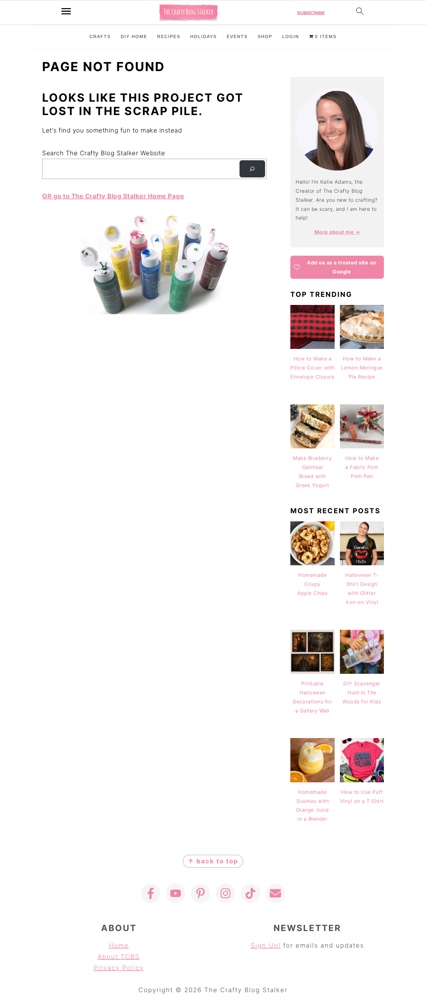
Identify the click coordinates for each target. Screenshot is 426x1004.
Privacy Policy (119, 968)
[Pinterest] (200, 893)
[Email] (275, 893)
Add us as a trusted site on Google (341, 267)
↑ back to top (213, 861)
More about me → (337, 232)
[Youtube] (175, 893)
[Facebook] (150, 893)
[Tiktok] (250, 893)
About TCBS (119, 956)
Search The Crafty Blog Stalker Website (103, 153)
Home (119, 945)
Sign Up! (266, 945)
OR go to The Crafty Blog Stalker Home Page (113, 196)
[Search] (252, 169)
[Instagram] (225, 893)
